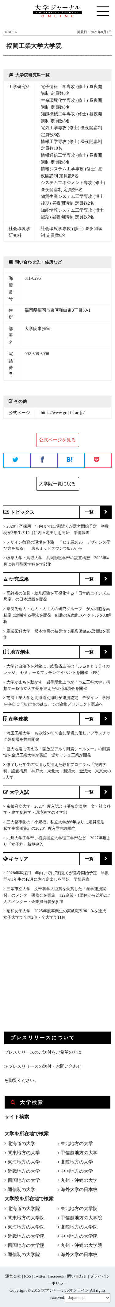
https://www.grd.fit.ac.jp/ (63, 412)
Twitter (39, 1276)
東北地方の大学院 (79, 1208)
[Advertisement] (50, 981)
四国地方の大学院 (26, 1245)
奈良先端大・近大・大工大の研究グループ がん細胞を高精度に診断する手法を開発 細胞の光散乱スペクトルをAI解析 (57, 615)
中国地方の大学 (77, 1171)
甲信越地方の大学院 (81, 1217)
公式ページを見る (57, 439)
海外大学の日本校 (79, 1189)
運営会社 (13, 1276)
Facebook (56, 1276)
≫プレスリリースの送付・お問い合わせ (43, 1066)
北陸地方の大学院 (79, 1226)
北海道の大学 (21, 1143)
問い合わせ (77, 1276)
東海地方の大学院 (26, 1226)
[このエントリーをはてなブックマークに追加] (71, 460)
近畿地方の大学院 (26, 1236)
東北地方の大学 (77, 1143)
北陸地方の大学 (77, 1161)
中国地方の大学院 (79, 1236)
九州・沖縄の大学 (79, 1180)
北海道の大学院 (24, 1208)
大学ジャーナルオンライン (65, 1290)
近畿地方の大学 (24, 1171)
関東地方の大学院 (26, 1217)
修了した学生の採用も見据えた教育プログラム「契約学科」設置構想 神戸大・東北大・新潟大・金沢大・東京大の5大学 (57, 771)
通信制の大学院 (24, 1254)
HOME (8, 32)
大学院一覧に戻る (57, 483)
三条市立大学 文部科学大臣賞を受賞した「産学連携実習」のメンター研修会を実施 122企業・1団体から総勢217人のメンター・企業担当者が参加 (56, 895)
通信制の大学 (21, 1189)
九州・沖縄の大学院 (81, 1245)
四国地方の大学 (24, 1180)
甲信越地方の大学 (79, 1152)
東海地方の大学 (24, 1161)
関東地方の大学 (24, 1152)
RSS (27, 1276)
